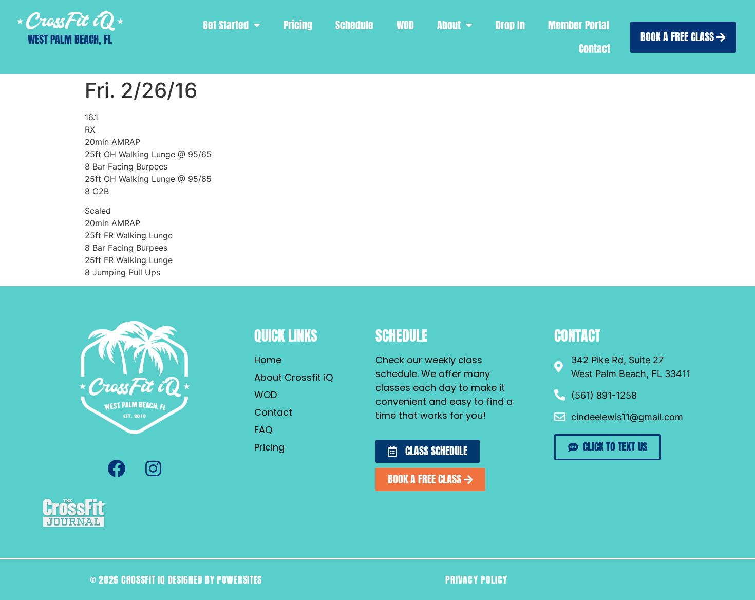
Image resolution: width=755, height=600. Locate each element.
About (449, 25)
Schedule (354, 25)
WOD (405, 25)
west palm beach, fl (70, 39)
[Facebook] (116, 468)
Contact (594, 49)
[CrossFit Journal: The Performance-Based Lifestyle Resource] (74, 526)
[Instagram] (153, 468)
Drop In (510, 25)
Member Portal (578, 25)
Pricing (298, 25)
